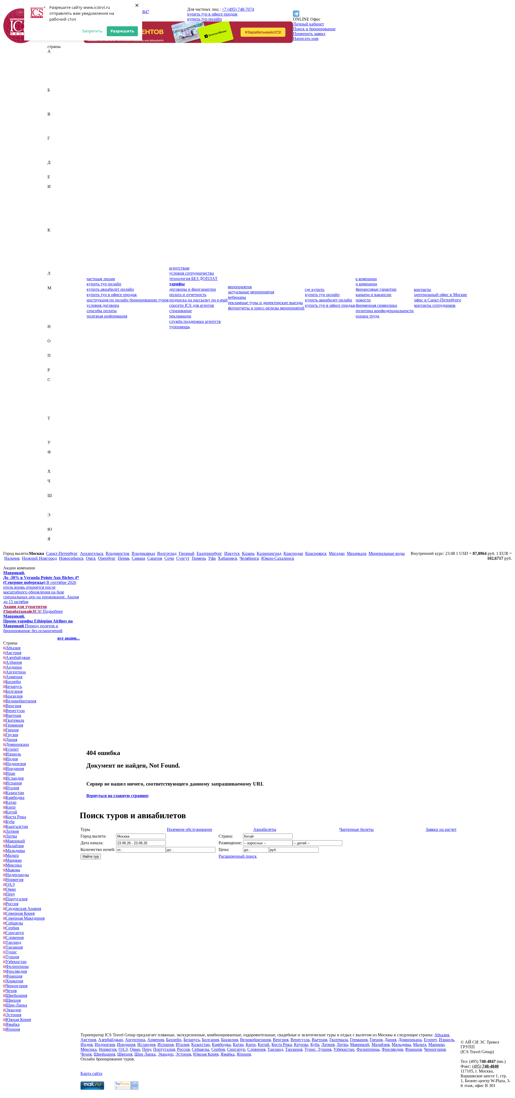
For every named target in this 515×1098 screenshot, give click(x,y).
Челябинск (249, 558)
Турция (54, 437)
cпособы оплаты (102, 310)
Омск (91, 558)
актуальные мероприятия (251, 292)
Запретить (92, 31)
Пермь (124, 558)
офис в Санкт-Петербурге (437, 300)
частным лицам (100, 279)
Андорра (55, 75)
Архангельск (92, 553)
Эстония (55, 524)
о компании (366, 279)
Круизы (301, 1044)
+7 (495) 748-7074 (238, 9)
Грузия (53, 157)
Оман (52, 350)
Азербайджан (59, 66)
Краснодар (293, 553)
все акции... (68, 638)
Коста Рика (57, 259)
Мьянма (54, 321)
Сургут (182, 558)
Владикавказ (143, 553)
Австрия (55, 61)
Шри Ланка (145, 1054)
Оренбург (107, 558)
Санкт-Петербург (62, 553)
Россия (53, 375)
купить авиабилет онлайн (110, 289)
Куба (51, 263)
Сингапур (56, 408)
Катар (52, 244)
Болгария (55, 104)
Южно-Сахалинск (277, 558)
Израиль (55, 191)
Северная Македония (66, 394)
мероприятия (240, 287)
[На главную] (20, 41)
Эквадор (55, 519)
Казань (248, 553)
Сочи (169, 558)
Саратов (154, 558)
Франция (55, 466)
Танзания (56, 428)
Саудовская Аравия (65, 384)
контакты (422, 289)
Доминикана (59, 172)
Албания (55, 70)
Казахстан (56, 235)
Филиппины (59, 457)
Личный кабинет (308, 24)
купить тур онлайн (204, 19)
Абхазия (54, 56)
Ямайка (54, 543)
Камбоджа (56, 239)
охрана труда (367, 316)
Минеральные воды (387, 553)
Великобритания (62, 119)
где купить (314, 289)
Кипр (52, 249)
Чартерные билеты (356, 829)
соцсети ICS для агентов (191, 305)
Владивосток (118, 553)
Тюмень (199, 558)
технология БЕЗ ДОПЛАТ (193, 278)
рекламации (180, 316)
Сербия (54, 403)
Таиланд (55, 423)
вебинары (237, 297)
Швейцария (58, 500)
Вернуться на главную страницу (117, 795)
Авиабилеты (264, 829)
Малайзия (56, 297)
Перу (52, 360)
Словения (56, 413)
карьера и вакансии (373, 294)
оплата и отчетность (187, 294)
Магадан (337, 553)
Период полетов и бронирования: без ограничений (38, 623)
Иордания (56, 206)
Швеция (54, 505)
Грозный (186, 553)
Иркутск (232, 553)
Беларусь (55, 99)
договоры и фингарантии (192, 289)
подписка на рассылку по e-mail (198, 300)
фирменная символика (376, 305)
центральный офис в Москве (440, 294)
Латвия (54, 278)
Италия (54, 225)
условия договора (103, 305)
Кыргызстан (58, 268)
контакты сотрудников (434, 305)
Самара (138, 558)
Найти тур (91, 856)
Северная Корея (61, 389)
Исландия (56, 215)
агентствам (179, 268)
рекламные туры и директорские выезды (265, 302)
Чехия (52, 490)
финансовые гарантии (376, 289)
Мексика (55, 317)
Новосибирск (71, 558)
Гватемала (56, 143)
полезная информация (107, 316)
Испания (55, 220)
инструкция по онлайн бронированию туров (128, 300)
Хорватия (56, 476)
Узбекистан (57, 447)
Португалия (58, 365)
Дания (53, 167)
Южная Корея (60, 534)
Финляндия (58, 461)
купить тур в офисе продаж (212, 14)
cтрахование (180, 310)
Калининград (269, 553)
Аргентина (57, 80)
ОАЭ (52, 346)
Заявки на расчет (441, 829)
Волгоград (166, 553)
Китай (53, 254)
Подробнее (33, 609)
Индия (53, 196)
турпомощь (179, 327)
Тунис (53, 432)
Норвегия (56, 336)
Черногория (58, 486)
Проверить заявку (309, 33)
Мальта (54, 307)
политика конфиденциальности (385, 310)
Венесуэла (57, 128)
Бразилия (55, 109)
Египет (54, 181)
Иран (52, 210)
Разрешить (122, 31)
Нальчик (12, 558)
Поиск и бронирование (314, 29)
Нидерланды (59, 331)
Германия (56, 148)
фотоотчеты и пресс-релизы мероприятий (266, 308)
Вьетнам (55, 133)
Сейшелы (56, 399)
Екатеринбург (209, 553)
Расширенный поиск (238, 856)
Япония (54, 548)
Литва (53, 283)
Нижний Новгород (39, 558)
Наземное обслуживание (189, 829)
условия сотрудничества (191, 273)
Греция (53, 152)
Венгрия (55, 123)
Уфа (212, 558)
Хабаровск (227, 558)
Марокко (55, 312)
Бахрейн (55, 95)
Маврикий (57, 292)
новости (363, 300)
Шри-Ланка (58, 510)
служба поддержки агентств (195, 321)
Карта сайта (91, 1073)
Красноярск (316, 553)
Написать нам (305, 38)
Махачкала (356, 553)
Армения (55, 85)
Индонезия (57, 201)
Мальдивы (57, 302)
